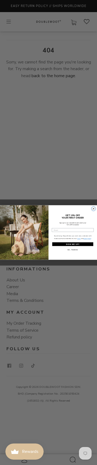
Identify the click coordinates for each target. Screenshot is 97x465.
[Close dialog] (93, 208)
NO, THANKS (73, 249)
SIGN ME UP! (72, 244)
